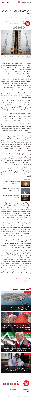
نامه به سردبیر (13, 389)
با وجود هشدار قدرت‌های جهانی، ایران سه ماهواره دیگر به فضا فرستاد (11, 196)
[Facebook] (24, 27)
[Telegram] (8, 384)
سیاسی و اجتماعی (18, 289)
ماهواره (28, 283)
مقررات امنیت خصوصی (24, 392)
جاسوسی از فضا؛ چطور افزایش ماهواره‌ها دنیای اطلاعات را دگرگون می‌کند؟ (11, 189)
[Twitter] (19, 27)
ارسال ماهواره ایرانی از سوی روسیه (16, 278)
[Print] (14, 27)
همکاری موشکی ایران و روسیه (24, 281)
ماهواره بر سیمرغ (14, 281)
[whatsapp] (4, 384)
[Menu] (3, 2)
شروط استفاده (26, 389)
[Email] (16, 27)
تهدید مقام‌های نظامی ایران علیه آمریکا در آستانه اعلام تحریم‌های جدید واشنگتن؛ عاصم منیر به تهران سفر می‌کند (16, 328)
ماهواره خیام (7, 281)
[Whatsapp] (21, 27)
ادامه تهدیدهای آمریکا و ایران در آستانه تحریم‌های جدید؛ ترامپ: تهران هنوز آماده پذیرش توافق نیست (16, 349)
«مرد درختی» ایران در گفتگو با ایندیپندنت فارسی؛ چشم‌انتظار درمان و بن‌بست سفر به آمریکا (17, 370)
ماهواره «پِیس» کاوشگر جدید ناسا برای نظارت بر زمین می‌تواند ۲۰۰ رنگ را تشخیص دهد (11, 183)
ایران (24, 283)
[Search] (8, 2)
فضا (2, 281)
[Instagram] (11, 384)
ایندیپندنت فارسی (22, 23)
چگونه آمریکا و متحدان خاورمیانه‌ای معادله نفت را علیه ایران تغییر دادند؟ (17, 308)
